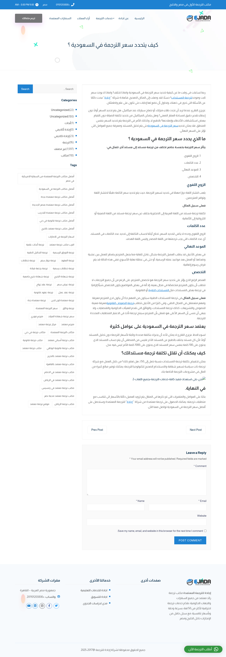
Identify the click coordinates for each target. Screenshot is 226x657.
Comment (200, 466)
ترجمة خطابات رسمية (63, 268)
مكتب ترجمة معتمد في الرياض (59, 380)
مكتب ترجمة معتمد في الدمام (59, 372)
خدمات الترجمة (104, 18)
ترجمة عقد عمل (66, 292)
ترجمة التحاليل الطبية (37, 252)
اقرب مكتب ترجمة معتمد (61, 244)
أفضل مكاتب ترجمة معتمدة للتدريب (56, 212)
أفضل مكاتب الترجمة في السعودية (56, 188)
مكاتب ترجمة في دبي (35, 332)
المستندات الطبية (158, 290)
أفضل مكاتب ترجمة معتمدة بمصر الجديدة (53, 204)
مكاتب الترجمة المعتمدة (62, 332)
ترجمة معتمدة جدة (37, 300)
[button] (203, 649)
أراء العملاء (83, 18)
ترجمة (66, 142)
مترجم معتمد (67, 324)
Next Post (196, 429)
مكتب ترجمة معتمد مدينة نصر (59, 395)
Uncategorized (60, 109)
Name (140, 501)
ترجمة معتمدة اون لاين (62, 300)
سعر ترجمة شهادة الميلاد (61, 316)
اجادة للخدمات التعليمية (94, 590)
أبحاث (68, 122)
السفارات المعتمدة (60, 18)
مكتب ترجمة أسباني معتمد (61, 340)
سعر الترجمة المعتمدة (47, 308)
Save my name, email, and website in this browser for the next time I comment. (160, 530)
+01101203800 (63, 4)
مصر (45, 4)
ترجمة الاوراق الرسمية (63, 252)
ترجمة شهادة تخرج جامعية (36, 276)
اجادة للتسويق (99, 596)
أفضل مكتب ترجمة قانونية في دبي (57, 220)
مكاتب (64, 155)
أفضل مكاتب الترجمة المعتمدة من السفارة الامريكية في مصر (48, 178)
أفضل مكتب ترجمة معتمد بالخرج (57, 228)
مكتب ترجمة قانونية (33, 340)
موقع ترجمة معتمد (39, 404)
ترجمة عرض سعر (65, 284)
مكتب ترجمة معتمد (31, 348)
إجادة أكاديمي (62, 129)
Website (201, 515)
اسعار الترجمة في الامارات (61, 236)
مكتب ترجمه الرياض (64, 404)
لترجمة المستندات (181, 97)
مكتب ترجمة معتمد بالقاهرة (60, 364)
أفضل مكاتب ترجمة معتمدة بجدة (57, 196)
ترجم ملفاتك (28, 18)
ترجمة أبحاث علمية (35, 244)
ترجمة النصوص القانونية (120, 303)
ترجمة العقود (67, 260)
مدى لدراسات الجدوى (95, 603)
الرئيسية (139, 18)
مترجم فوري (37, 316)
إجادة (107, 97)
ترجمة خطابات (28, 260)
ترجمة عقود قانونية (43, 292)
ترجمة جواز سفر (48, 260)
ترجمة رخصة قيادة (39, 268)
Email (202, 501)
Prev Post (97, 429)
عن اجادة (123, 18)
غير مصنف (60, 148)
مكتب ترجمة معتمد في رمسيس (58, 388)
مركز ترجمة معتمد (47, 324)
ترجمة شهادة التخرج (64, 276)
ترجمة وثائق (68, 308)
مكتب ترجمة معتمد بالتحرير (60, 356)
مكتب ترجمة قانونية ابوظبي (60, 348)
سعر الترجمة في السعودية (163, 125)
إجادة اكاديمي (61, 136)
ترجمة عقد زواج (44, 284)
